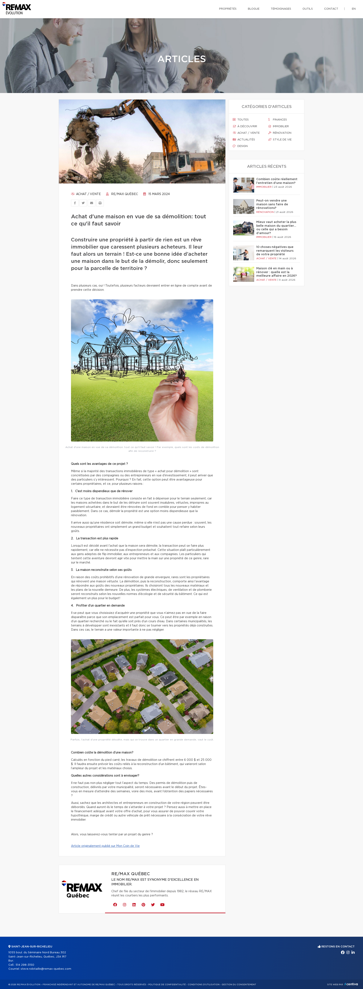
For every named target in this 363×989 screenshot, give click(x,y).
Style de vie (282, 139)
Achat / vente (88, 194)
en (354, 9)
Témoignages (281, 9)
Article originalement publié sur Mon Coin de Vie (105, 846)
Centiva (351, 984)
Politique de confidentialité (167, 985)
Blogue (253, 9)
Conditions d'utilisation (204, 985)
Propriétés (228, 9)
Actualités (246, 139)
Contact (331, 9)
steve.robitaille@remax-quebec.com (46, 969)
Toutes (243, 119)
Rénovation (281, 133)
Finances (279, 119)
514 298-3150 (25, 965)
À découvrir (247, 126)
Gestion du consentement (239, 985)
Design (242, 146)
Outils (307, 9)
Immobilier (280, 126)
